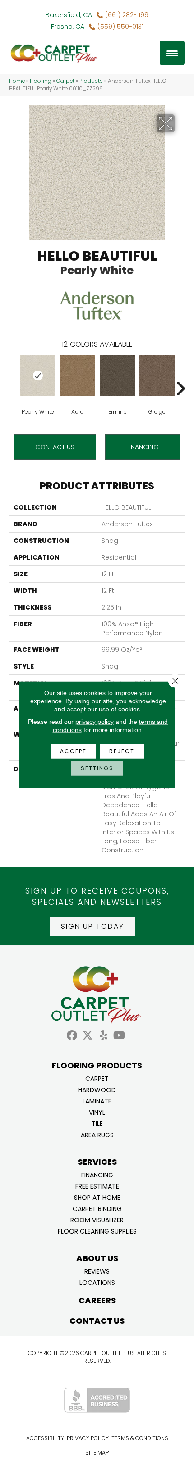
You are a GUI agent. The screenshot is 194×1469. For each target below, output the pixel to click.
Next (180, 375)
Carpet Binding (97, 1208)
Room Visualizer (97, 1219)
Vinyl (97, 1112)
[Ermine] (117, 375)
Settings (97, 768)
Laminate (97, 1100)
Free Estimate (97, 1185)
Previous (13, 375)
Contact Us (54, 447)
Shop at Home (97, 1197)
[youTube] (119, 1035)
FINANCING (142, 447)
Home (17, 81)
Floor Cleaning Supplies (97, 1230)
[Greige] (157, 375)
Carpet (65, 81)
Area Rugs (97, 1134)
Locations (97, 1282)
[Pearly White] (38, 375)
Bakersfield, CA (69, 14)
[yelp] (103, 1035)
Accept (73, 751)
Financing (97, 1174)
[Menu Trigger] (172, 53)
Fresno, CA (67, 26)
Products (91, 81)
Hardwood (97, 1089)
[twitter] (87, 1035)
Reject (121, 751)
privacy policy (94, 721)
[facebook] (72, 1035)
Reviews (97, 1271)
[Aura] (77, 375)
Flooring (40, 81)
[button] (92, 926)
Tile (97, 1123)
